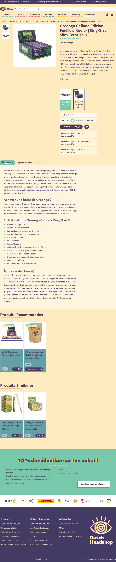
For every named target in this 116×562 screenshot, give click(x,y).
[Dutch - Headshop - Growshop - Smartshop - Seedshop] (6, 8)
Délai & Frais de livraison (11, 532)
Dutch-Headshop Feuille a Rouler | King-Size (12, 355)
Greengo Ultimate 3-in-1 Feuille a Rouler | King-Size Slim (34, 425)
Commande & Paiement (11, 528)
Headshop (48, 15)
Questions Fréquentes (10, 536)
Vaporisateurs (35, 15)
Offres (62, 528)
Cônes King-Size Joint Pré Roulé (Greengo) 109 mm (12, 425)
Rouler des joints (27, 21)
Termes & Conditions (39, 540)
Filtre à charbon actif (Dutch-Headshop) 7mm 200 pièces (34, 355)
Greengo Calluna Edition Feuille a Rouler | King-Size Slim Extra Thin (77, 21)
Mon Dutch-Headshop (39, 528)
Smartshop (62, 15)
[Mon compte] (107, 14)
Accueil (3, 21)
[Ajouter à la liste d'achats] (86, 127)
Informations (90, 15)
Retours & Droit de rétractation (14, 544)
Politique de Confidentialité (41, 544)
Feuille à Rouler (42, 21)
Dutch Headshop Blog (68, 532)
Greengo (69, 43)
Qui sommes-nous (38, 532)
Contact (34, 536)
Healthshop (76, 15)
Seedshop (7, 15)
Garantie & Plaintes (9, 540)
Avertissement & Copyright (70, 536)
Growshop (20, 15)
